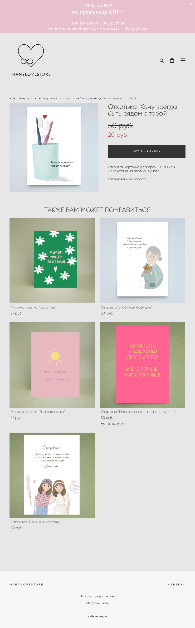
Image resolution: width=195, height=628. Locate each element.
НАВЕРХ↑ (176, 584)
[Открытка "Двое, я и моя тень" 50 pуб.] (52, 475)
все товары (19, 98)
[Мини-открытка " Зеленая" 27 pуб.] (52, 260)
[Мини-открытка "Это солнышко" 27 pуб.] (52, 365)
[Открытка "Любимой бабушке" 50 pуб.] (142, 260)
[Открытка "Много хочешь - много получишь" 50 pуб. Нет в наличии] (142, 365)
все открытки (46, 98)
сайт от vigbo (97, 616)
